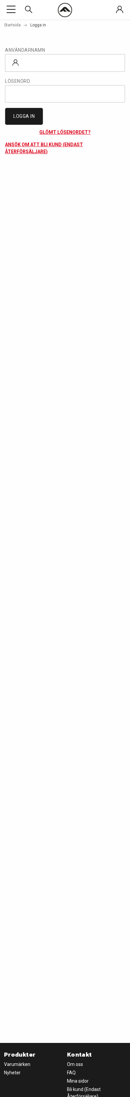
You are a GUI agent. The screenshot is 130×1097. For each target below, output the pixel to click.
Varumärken (17, 1064)
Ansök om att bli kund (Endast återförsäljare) (44, 148)
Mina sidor (78, 1081)
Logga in (24, 116)
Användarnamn (25, 50)
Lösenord (17, 81)
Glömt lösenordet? (65, 132)
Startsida (12, 25)
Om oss (75, 1064)
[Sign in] (119, 10)
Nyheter (12, 1072)
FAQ (71, 1072)
